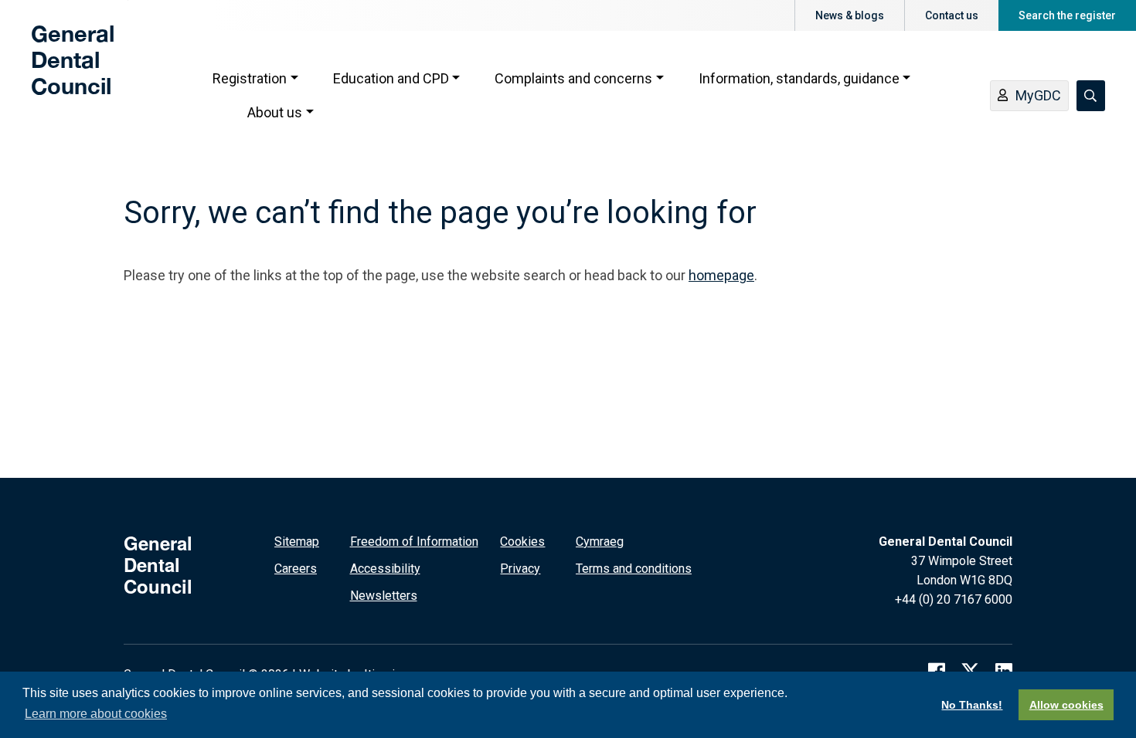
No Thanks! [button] (971, 705)
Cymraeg (600, 541)
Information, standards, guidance (799, 78)
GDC (55, 71)
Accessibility (385, 568)
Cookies (522, 541)
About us (274, 112)
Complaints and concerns (573, 78)
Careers (295, 568)
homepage (721, 275)
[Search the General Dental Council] (1090, 95)
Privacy (520, 568)
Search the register (1067, 15)
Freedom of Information (414, 541)
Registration (250, 78)
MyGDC (1038, 95)
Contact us (951, 15)
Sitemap (296, 541)
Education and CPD (391, 78)
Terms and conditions (634, 568)
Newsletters (383, 595)
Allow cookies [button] (1066, 705)
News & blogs (849, 15)
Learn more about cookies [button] (96, 713)
